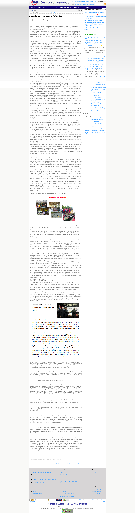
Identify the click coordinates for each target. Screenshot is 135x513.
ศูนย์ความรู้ (76, 7)
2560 (86, 37)
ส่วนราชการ (35, 489)
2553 (104, 37)
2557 (95, 37)
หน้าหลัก (76, 4)
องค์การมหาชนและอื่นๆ (38, 493)
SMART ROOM (97, 7)
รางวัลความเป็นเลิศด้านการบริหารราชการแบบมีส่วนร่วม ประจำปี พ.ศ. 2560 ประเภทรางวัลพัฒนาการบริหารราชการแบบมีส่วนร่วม (98, 86)
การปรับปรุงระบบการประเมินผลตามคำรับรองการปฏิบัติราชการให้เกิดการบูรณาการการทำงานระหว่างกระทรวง (95, 24)
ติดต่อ (80, 4)
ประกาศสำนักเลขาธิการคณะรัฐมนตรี (69, 481)
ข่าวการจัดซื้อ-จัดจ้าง (97, 489)
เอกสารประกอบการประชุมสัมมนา (68, 496)
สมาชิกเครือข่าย (60, 463)
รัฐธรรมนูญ (62, 472)
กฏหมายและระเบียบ (43, 7)
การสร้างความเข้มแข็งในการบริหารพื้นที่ (93, 20)
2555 (101, 37)
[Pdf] (92, 90)
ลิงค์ (52, 463)
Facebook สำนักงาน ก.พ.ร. (41, 499)
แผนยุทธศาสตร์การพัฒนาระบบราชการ (42, 476)
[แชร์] (33, 10)
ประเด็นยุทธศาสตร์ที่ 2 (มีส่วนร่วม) (45, 12)
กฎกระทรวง (63, 477)
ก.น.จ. (93, 474)
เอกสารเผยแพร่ (63, 489)
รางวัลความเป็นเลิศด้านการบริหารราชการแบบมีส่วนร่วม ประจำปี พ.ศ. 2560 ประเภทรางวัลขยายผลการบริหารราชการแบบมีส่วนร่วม (98, 96)
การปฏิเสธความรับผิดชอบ (78, 499)
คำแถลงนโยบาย (64, 483)
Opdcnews (94, 496)
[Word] (103, 89)
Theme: (99, 1)
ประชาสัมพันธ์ (86, 7)
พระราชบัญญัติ (63, 474)
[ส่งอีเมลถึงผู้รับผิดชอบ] (49, 20)
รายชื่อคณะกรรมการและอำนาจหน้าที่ (41, 472)
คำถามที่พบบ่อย (78, 463)
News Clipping (95, 494)
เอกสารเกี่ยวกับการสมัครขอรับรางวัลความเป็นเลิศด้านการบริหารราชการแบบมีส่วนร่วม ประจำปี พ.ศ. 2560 (96, 58)
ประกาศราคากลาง (96, 491)
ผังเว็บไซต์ (85, 4)
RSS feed (69, 463)
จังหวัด (34, 491)
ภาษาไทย (83, 1)
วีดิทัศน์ (61, 495)
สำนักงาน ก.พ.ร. (36, 474)
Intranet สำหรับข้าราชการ (92, 499)
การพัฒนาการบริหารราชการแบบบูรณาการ (94, 12)
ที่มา (30, 20)
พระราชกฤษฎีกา (64, 476)
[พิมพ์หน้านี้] (35, 10)
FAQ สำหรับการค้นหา (76, 1)
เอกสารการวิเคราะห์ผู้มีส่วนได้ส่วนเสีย (97, 62)
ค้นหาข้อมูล (91, 4)
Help (95, 1)
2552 (86, 38)
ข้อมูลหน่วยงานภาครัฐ (65, 7)
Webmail (85, 499)
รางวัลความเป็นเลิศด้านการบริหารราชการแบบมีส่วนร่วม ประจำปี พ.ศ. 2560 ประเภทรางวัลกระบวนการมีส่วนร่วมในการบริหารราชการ (98, 121)
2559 (89, 37)
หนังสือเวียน (54, 7)
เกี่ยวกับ (33, 7)
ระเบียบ (62, 479)
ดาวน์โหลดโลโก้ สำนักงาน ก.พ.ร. (40, 482)
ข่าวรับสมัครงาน (96, 493)
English (87, 1)
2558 (92, 37)
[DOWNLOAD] (101, 76)
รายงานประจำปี (36, 477)
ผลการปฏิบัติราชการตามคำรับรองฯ (68, 493)
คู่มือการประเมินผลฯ (65, 491)
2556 (98, 37)
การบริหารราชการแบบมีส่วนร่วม (58, 12)
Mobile (91, 1)
